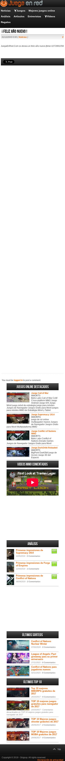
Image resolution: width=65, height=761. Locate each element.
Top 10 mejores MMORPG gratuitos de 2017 (43, 691)
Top (59, 749)
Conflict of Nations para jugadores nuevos (44, 668)
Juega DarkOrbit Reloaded (44, 448)
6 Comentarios (49, 697)
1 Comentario (33, 569)
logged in (18, 380)
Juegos (20, 10)
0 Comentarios (33, 556)
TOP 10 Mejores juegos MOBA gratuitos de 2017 (44, 733)
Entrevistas (34, 16)
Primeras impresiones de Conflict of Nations (29, 577)
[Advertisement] (32, 213)
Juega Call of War (40, 393)
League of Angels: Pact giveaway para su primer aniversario (44, 657)
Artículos (19, 16)
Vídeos (51, 16)
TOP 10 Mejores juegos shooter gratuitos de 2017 (44, 720)
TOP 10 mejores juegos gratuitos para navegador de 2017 (44, 704)
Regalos (6, 22)
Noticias (6, 10)
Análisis (5, 16)
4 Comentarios (49, 738)
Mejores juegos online (42, 10)
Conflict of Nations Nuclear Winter (41, 642)
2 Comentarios (33, 581)
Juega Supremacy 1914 (43, 414)
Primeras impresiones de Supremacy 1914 (29, 551)
